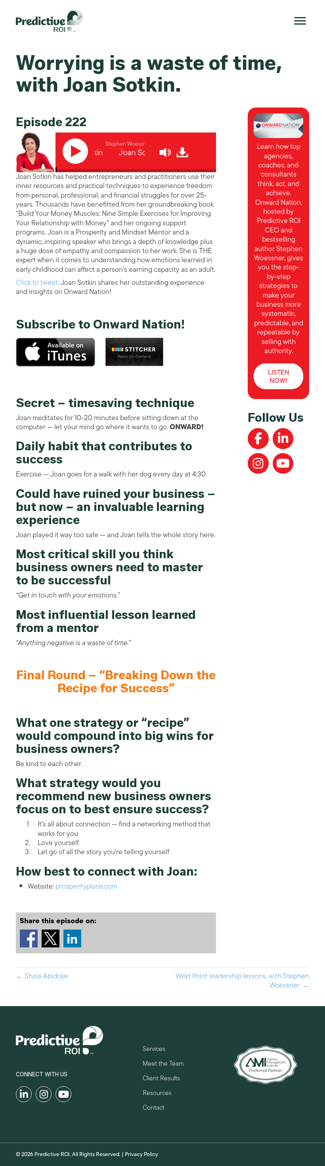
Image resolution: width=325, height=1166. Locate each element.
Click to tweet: (37, 282)
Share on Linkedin (72, 938)
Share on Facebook (29, 938)
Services (154, 1050)
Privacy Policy (141, 1154)
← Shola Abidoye (42, 976)
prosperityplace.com (86, 886)
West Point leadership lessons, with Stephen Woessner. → (242, 981)
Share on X (50, 938)
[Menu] (300, 21)
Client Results (161, 1079)
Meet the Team (163, 1064)
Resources (157, 1094)
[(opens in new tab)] (265, 1064)
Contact (153, 1109)
